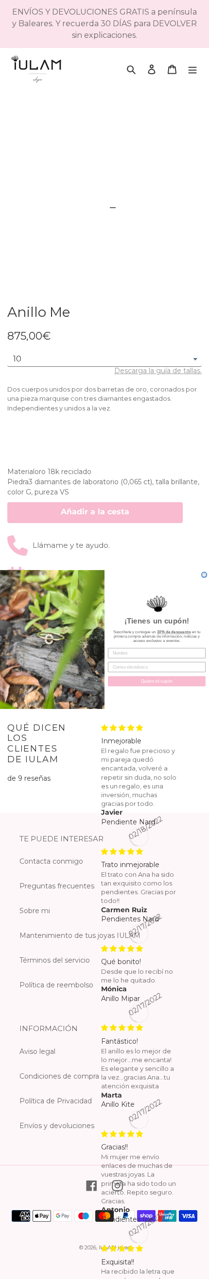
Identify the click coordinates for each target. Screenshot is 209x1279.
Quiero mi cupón (157, 681)
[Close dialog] (204, 574)
